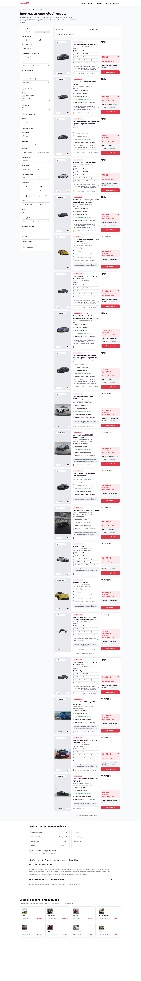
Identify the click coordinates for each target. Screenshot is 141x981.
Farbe (23, 209)
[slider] (22, 101)
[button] (118, 56)
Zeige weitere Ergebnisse (89, 815)
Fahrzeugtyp (25, 132)
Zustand (24, 148)
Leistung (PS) (26, 218)
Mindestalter (26, 105)
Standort (24, 118)
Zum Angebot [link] (109, 72)
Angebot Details (27, 89)
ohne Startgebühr (30, 114)
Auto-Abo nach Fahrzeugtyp (40, 10)
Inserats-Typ (25, 29)
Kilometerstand (26, 157)
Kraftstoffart (26, 182)
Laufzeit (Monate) (27, 70)
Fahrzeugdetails (27, 128)
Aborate (24, 62)
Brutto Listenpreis (27, 174)
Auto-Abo (28, 10)
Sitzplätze (25, 141)
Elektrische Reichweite (29, 226)
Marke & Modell (27, 45)
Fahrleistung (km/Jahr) (29, 79)
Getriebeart (25, 201)
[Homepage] (24, 3)
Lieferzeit (24, 93)
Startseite (22, 10)
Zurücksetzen (30, 247)
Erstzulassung (26, 165)
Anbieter (25, 236)
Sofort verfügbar (30, 95)
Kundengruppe (26, 36)
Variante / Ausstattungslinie (30, 53)
